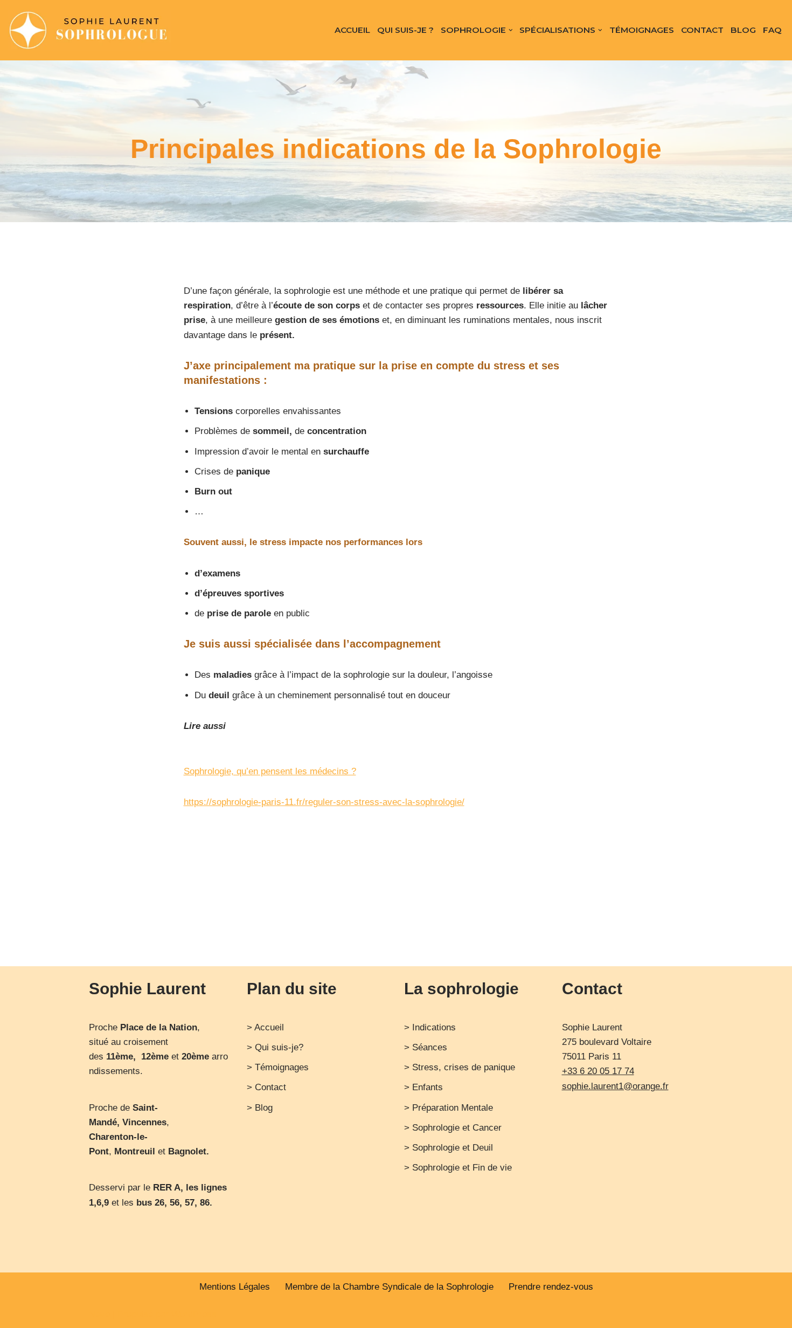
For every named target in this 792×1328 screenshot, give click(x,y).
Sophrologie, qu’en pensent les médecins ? (270, 771)
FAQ (772, 30)
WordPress (194, 1314)
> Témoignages (278, 1067)
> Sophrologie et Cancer (453, 1128)
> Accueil (265, 1027)
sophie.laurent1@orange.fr (615, 1086)
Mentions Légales (234, 1287)
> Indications (430, 1027)
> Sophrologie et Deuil (448, 1148)
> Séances (425, 1047)
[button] (511, 30)
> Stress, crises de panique (459, 1067)
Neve (99, 1314)
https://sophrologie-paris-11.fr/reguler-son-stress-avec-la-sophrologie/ (324, 802)
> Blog (260, 1108)
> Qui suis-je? (275, 1047)
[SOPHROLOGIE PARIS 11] (89, 30)
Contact (702, 30)
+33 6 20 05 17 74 (598, 1071)
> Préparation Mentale (448, 1108)
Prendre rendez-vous (551, 1287)
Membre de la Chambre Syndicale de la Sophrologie (389, 1287)
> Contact (266, 1087)
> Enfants (423, 1087)
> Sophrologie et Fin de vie (458, 1167)
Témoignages (641, 30)
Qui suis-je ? (405, 30)
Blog (743, 30)
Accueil (352, 30)
